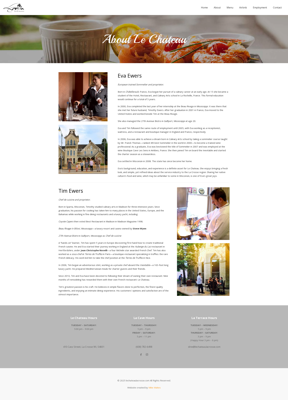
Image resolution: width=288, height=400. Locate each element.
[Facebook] (141, 355)
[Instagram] (147, 355)
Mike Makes (154, 387)
